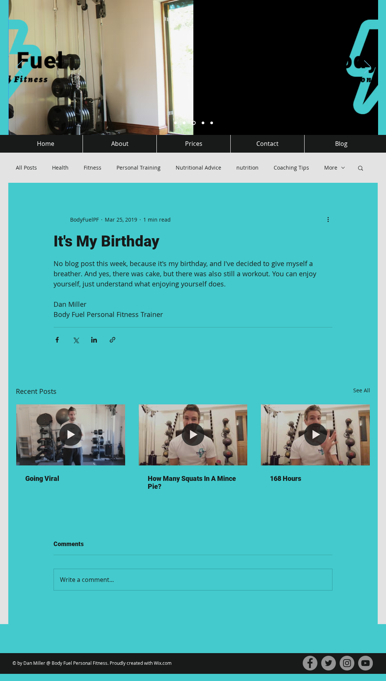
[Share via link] (112, 339)
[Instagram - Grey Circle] (347, 663)
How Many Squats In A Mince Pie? (192, 482)
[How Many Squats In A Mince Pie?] (193, 434)
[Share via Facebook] (57, 339)
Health (60, 167)
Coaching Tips (291, 167)
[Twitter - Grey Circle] (328, 663)
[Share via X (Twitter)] (75, 339)
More (330, 167)
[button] (360, 168)
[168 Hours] (315, 434)
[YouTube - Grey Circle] (365, 663)
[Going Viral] (70, 434)
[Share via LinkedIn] (94, 339)
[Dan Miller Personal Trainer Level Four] (175, 123)
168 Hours (285, 478)
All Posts (26, 167)
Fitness (92, 167)
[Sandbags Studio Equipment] (184, 123)
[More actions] (327, 219)
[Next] (367, 67)
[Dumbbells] (193, 123)
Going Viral (42, 478)
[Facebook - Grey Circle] (310, 663)
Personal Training (138, 167)
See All (361, 390)
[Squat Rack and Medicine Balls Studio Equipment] (203, 123)
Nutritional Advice (198, 167)
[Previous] (19, 67)
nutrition (247, 167)
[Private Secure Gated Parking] (211, 123)
